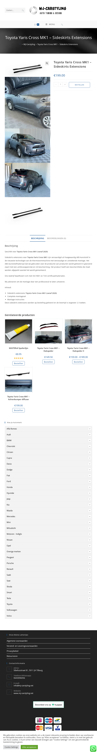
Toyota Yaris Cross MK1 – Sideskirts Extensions (57, 44)
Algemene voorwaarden (17, 641)
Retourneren (12, 656)
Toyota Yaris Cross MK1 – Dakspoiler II (78, 349)
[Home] (20, 44)
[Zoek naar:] (62, 24)
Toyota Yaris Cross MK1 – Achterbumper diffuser (18, 398)
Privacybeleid (12, 651)
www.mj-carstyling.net (23, 693)
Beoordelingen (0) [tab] (56, 238)
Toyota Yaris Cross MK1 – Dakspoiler (48, 349)
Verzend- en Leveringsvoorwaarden (22, 646)
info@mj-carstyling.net (23, 685)
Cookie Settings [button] (11, 747)
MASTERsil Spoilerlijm (18, 348)
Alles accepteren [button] (29, 747)
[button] (47, 63)
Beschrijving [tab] (37, 238)
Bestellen (79, 85)
